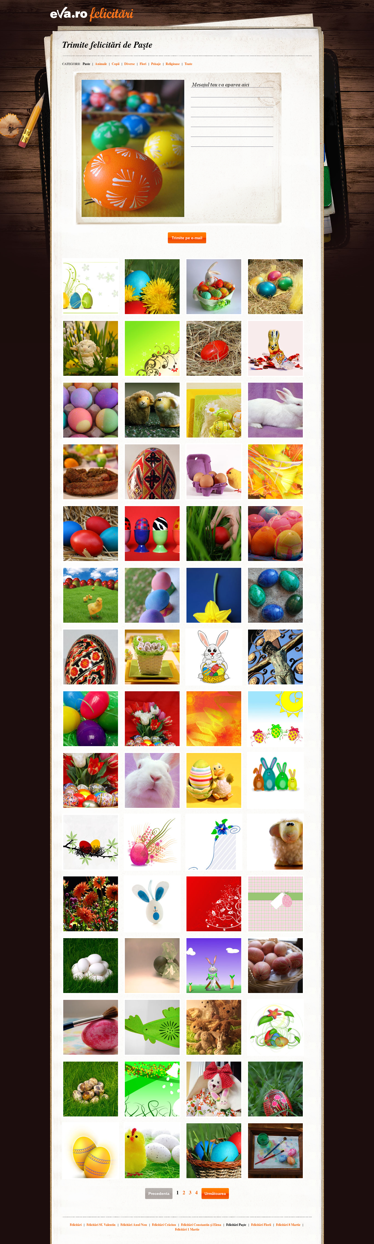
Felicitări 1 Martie (187, 1229)
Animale (101, 63)
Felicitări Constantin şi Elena (201, 1224)
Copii (115, 63)
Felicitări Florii (261, 1224)
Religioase (173, 63)
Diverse (129, 63)
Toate (188, 63)
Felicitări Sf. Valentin (101, 1224)
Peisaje (156, 63)
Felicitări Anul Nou (133, 1224)
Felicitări (76, 1224)
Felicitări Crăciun (164, 1224)
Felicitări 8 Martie (288, 1224)
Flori (143, 63)
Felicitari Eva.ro (91, 14)
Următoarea (215, 1193)
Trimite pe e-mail (187, 238)
